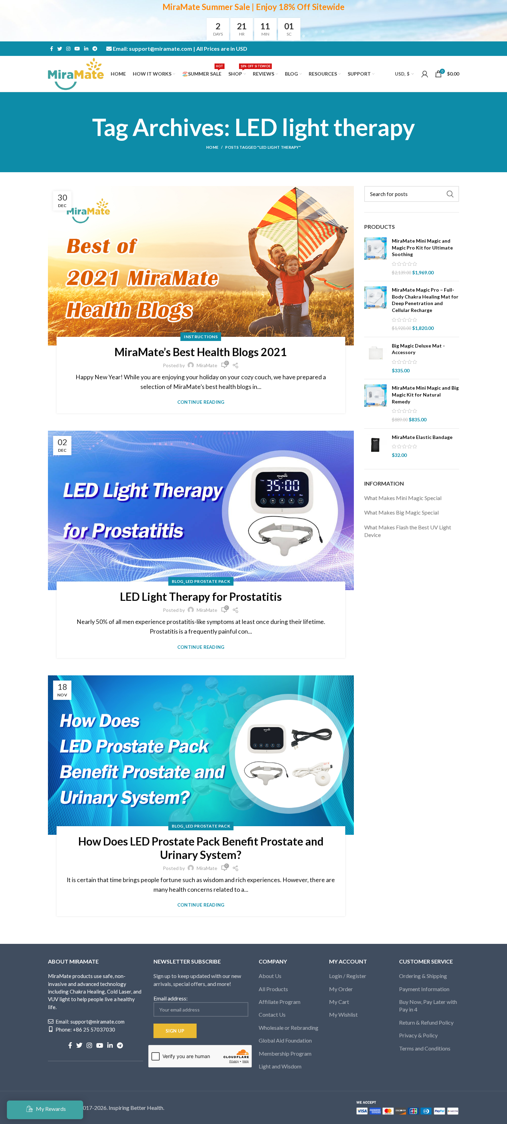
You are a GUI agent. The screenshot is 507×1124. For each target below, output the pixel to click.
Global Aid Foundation (285, 1040)
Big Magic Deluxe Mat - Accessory (418, 349)
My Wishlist (343, 1014)
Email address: (170, 998)
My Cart (339, 1001)
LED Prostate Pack (208, 581)
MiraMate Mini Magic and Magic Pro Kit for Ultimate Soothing (422, 247)
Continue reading (201, 402)
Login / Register (347, 975)
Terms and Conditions (424, 1048)
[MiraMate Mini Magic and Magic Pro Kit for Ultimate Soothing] (375, 256)
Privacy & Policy (418, 1035)
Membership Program (285, 1053)
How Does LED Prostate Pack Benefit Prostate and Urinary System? (201, 847)
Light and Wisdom (280, 1066)
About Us (270, 975)
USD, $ (402, 74)
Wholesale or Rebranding (288, 1027)
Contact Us (272, 1014)
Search (449, 194)
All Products (273, 989)
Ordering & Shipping (423, 975)
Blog (177, 581)
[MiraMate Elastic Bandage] (375, 446)
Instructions (201, 336)
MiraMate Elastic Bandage (422, 437)
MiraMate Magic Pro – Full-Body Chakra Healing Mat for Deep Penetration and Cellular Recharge (425, 300)
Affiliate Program (279, 1001)
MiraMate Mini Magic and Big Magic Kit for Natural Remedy (425, 394)
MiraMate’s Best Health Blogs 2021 (201, 352)
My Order (341, 989)
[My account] (424, 74)
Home (212, 147)
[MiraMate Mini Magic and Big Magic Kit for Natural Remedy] (375, 403)
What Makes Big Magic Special (401, 512)
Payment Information (424, 989)
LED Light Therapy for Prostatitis (201, 596)
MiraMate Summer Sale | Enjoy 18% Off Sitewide (253, 7)
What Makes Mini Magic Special (402, 498)
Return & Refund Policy (426, 1022)
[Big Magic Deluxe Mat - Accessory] (375, 358)
